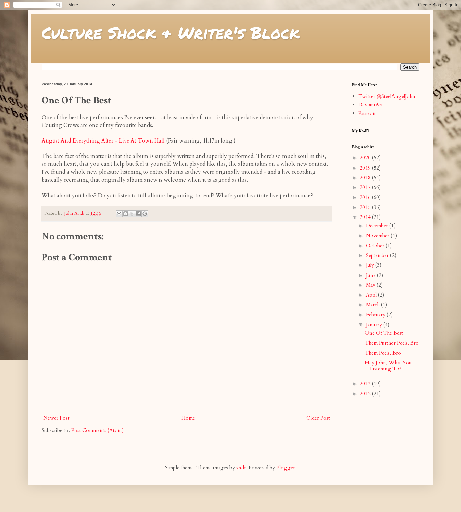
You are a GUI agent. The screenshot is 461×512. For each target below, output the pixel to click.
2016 (366, 197)
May (371, 285)
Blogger (285, 467)
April (372, 294)
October (376, 245)
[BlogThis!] (125, 213)
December (377, 225)
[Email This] (119, 213)
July (370, 265)
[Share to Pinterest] (144, 213)
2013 (366, 383)
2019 (366, 167)
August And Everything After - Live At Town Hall (103, 141)
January (374, 324)
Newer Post (56, 418)
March (373, 304)
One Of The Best (384, 333)
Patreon (367, 113)
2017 (366, 187)
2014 (366, 217)
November (378, 235)
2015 (366, 207)
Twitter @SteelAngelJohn (386, 96)
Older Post (318, 418)
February (376, 314)
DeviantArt (370, 104)
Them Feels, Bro (383, 353)
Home (188, 418)
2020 (366, 157)
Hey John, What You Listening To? (388, 365)
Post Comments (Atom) (97, 430)
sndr (241, 467)
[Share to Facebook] (138, 213)
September (378, 255)
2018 (366, 177)
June (371, 275)
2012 (366, 393)
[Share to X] (132, 213)
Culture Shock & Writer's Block (171, 32)
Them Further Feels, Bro (392, 343)
